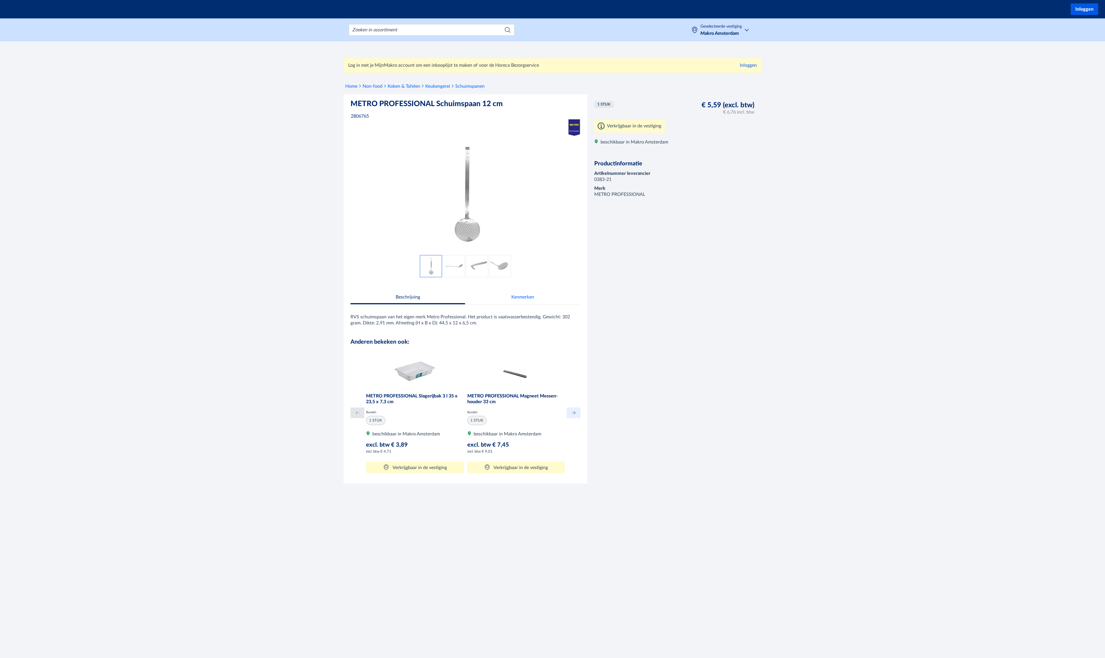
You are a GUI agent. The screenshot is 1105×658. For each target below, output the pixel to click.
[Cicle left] (357, 413)
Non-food (372, 86)
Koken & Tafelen (404, 86)
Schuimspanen (470, 86)
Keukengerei (437, 86)
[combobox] (432, 30)
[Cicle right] (573, 413)
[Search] (508, 30)
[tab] (407, 298)
